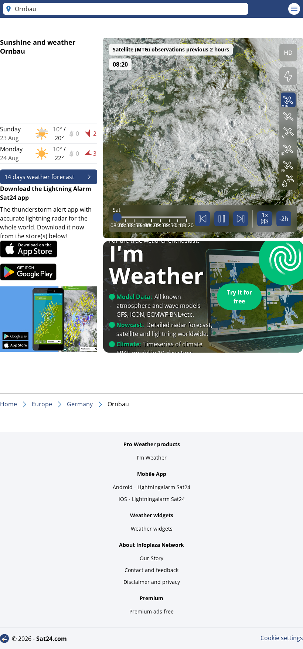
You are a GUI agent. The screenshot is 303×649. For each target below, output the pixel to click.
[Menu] (294, 9)
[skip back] (202, 218)
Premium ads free (151, 611)
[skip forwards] (240, 218)
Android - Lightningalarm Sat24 (151, 487)
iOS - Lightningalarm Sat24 (152, 498)
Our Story (151, 558)
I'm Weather (152, 457)
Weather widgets (152, 528)
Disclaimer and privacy (151, 581)
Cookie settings (282, 638)
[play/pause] (221, 218)
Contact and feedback (151, 570)
